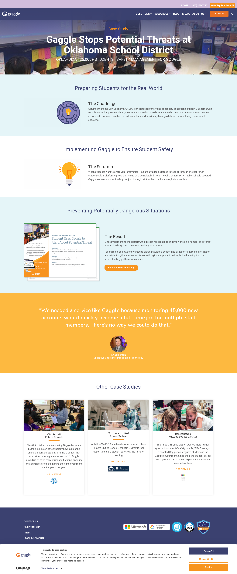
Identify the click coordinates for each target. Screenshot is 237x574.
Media (186, 13)
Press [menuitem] (27, 532)
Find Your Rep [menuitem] (32, 527)
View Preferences (49, 568)
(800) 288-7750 (199, 5)
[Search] (232, 14)
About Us (198, 13)
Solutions (143, 13)
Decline (208, 567)
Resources (161, 13)
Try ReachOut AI (222, 5)
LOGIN (184, 5)
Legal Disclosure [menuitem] (34, 538)
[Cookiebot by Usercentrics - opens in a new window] (23, 569)
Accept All (209, 551)
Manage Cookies (207, 559)
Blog (176, 13)
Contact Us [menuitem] (31, 521)
